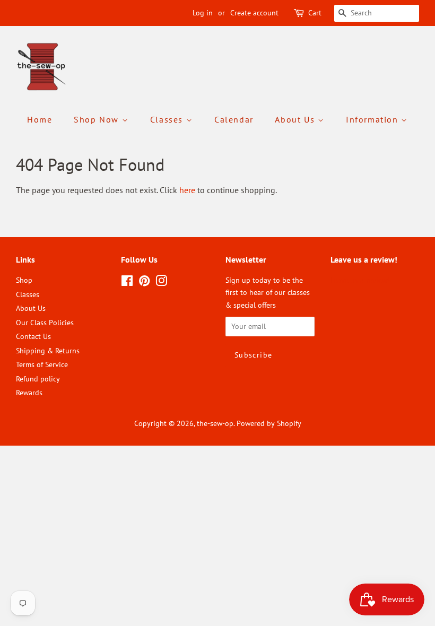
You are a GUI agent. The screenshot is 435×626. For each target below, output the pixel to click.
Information (373, 119)
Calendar (234, 119)
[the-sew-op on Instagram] (161, 283)
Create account (254, 13)
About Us (296, 119)
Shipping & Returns (48, 350)
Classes (168, 119)
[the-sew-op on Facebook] (127, 283)
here (187, 190)
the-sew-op (215, 423)
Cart (314, 13)
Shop (24, 280)
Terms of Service (42, 364)
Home (39, 119)
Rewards (29, 392)
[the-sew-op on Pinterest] (144, 283)
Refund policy (38, 379)
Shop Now (97, 119)
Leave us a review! (359, 280)
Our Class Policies (45, 322)
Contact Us (33, 336)
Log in (203, 13)
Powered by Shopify (269, 423)
